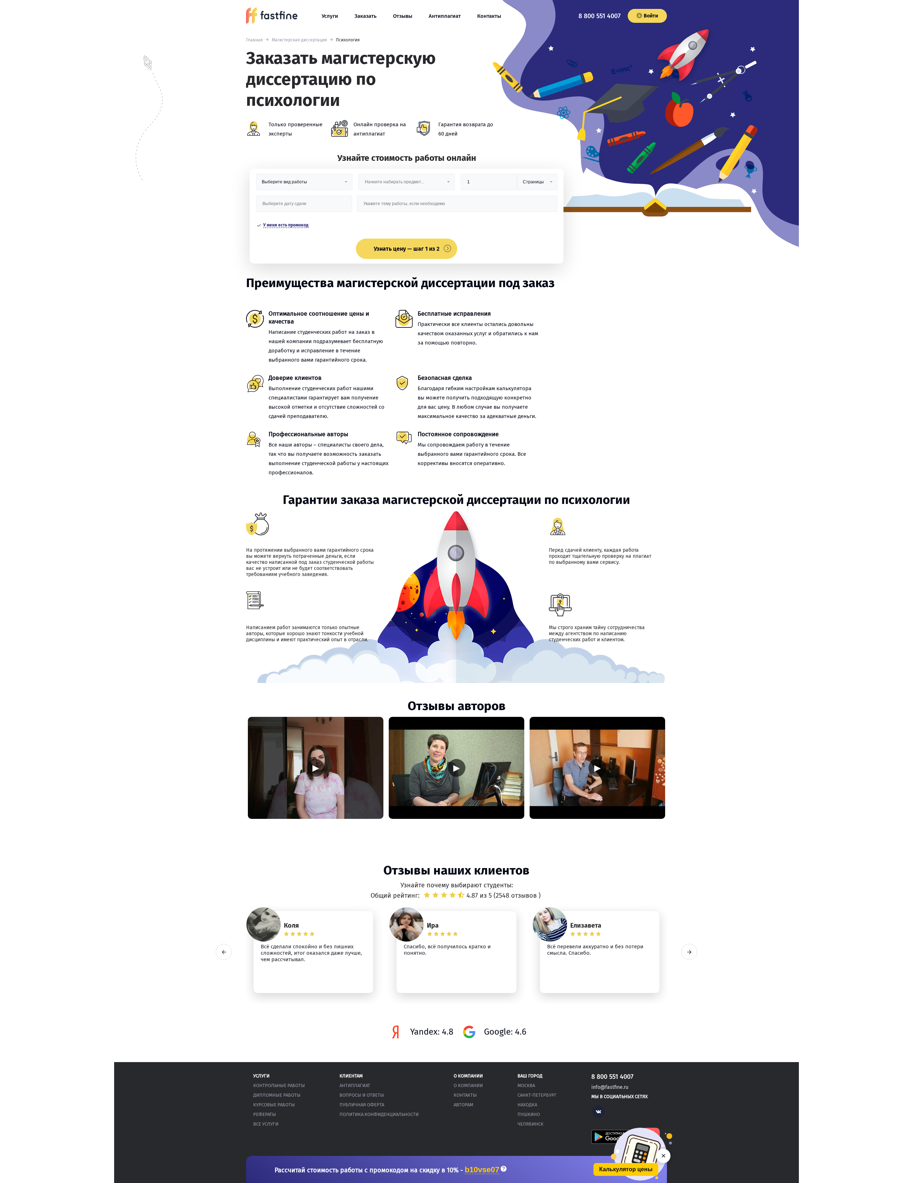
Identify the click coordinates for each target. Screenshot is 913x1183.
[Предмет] (406, 184)
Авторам (463, 1104)
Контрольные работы (279, 1085)
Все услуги (266, 1124)
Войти (651, 16)
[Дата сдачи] (304, 206)
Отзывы (402, 16)
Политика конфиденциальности (379, 1114)
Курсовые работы (274, 1104)
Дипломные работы (277, 1095)
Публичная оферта (362, 1104)
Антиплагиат (445, 16)
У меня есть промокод (285, 225)
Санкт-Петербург (537, 1095)
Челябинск (530, 1124)
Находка (527, 1104)
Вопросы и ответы (362, 1095)
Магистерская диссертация (299, 39)
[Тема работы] (457, 206)
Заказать (366, 16)
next (689, 952)
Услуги (330, 16)
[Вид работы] (304, 184)
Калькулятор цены (626, 1169)
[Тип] (537, 184)
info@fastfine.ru (609, 1087)
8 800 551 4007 (599, 16)
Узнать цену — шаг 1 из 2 (406, 248)
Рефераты (264, 1114)
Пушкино (528, 1114)
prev (224, 952)
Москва (526, 1085)
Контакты (489, 16)
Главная (254, 39)
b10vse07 (482, 1170)
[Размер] (489, 184)
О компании (468, 1085)
